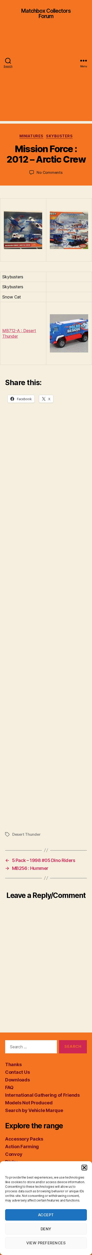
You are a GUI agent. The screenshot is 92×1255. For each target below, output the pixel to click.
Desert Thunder (26, 834)
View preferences (46, 1242)
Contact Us (17, 1072)
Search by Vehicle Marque (34, 1110)
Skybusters (59, 136)
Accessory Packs (24, 1139)
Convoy (13, 1154)
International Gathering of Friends (42, 1095)
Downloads (17, 1079)
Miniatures (31, 136)
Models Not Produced (29, 1102)
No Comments (49, 172)
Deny (46, 1228)
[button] (84, 1167)
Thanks (13, 1064)
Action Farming (22, 1146)
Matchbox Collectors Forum (46, 13)
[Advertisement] (46, 75)
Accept (46, 1214)
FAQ (9, 1087)
